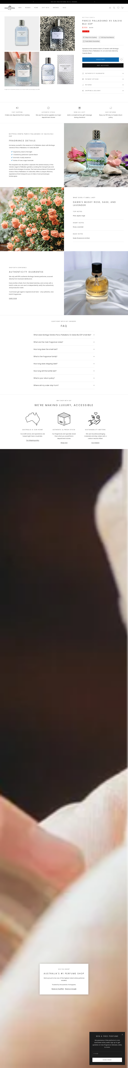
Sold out (100, 60)
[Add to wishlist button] (121, 59)
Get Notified (103, 65)
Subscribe (107, 1060)
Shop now (64, 443)
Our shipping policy (32, 440)
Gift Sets (45, 8)
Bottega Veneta (88, 17)
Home (36, 8)
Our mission (95, 443)
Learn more (13, 298)
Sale (64, 8)
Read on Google (70, 989)
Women (27, 8)
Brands (56, 8)
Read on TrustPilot (58, 989)
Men (20, 8)
